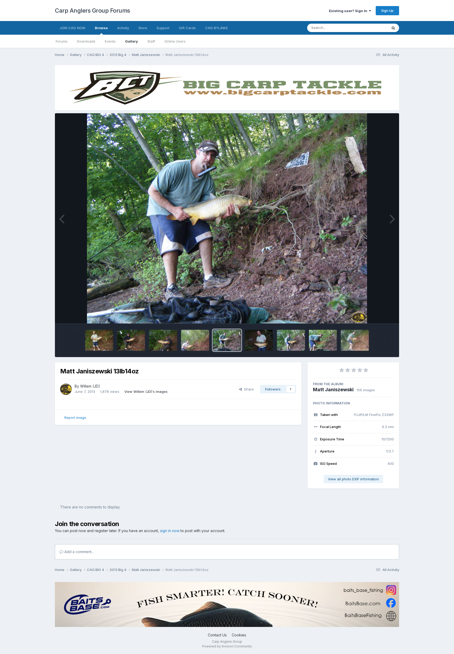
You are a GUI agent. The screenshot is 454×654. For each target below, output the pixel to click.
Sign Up (387, 10)
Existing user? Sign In (349, 11)
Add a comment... (78, 551)
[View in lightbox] (227, 218)
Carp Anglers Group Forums (92, 10)
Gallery (131, 41)
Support (163, 28)
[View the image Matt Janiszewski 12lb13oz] (323, 340)
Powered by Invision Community (227, 646)
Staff (151, 41)
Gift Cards (187, 28)
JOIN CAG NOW (72, 28)
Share (248, 389)
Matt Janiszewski (333, 389)
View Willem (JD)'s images (146, 391)
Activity (123, 28)
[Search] (393, 28)
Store (142, 28)
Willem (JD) (90, 386)
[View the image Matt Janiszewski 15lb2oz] (99, 340)
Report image (75, 417)
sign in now (169, 530)
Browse (101, 28)
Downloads (86, 41)
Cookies (239, 635)
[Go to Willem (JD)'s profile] (66, 389)
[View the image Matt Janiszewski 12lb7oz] (355, 340)
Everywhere (371, 28)
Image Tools (377, 314)
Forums (62, 41)
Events (110, 41)
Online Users (174, 41)
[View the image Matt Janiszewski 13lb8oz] (291, 340)
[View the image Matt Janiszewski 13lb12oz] (259, 340)
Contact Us (217, 635)
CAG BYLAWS (216, 28)
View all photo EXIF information (353, 479)
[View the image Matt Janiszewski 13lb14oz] (227, 340)
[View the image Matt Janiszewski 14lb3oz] (195, 340)
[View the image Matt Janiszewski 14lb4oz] (163, 340)
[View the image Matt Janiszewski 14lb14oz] (131, 340)
